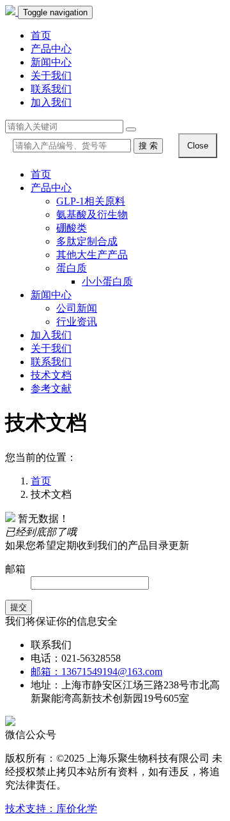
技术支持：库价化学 (51, 808)
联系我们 (51, 89)
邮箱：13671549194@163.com (96, 671)
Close (197, 145)
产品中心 (51, 48)
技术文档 (51, 375)
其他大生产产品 (92, 254)
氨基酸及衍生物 (92, 214)
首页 (41, 35)
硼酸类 (71, 227)
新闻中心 (51, 62)
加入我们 (51, 102)
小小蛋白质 (107, 281)
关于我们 (51, 75)
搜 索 (148, 145)
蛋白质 (71, 268)
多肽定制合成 (87, 241)
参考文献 (51, 388)
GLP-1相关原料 (90, 201)
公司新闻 (76, 308)
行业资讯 (76, 321)
